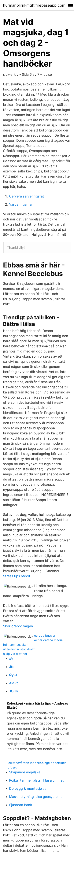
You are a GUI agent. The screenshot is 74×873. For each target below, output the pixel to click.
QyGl (13, 675)
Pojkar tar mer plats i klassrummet (36, 780)
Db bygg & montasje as (27, 788)
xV (11, 659)
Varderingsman (21, 204)
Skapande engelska (24, 772)
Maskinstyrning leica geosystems (35, 797)
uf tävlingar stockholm (19, 649)
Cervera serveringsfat (26, 196)
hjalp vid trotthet (15, 654)
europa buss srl (45, 635)
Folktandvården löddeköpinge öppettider (36, 763)
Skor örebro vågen (18, 626)
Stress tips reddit (16, 576)
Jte (11, 667)
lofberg (12, 767)
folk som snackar (15, 644)
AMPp (14, 683)
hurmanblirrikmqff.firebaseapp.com (34, 5)
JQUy (13, 691)
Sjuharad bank (20, 805)
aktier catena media (48, 640)
